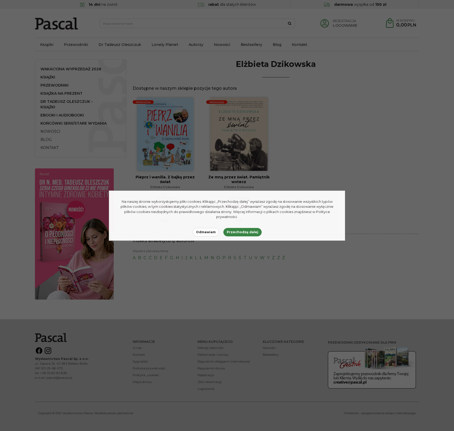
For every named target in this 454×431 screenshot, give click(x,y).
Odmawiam (206, 232)
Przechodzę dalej (242, 232)
